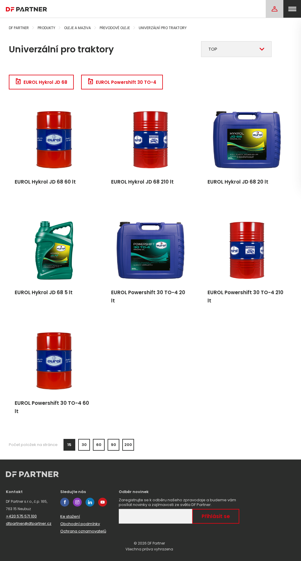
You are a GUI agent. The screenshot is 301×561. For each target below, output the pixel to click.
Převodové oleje (115, 27)
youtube (102, 502)
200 (128, 444)
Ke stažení (70, 516)
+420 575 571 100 (21, 516)
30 (84, 444)
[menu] (292, 9)
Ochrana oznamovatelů (83, 531)
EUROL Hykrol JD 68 (45, 82)
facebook (64, 502)
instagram (77, 502)
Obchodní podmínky (80, 524)
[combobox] (236, 49)
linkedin (90, 502)
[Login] (274, 9)
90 (113, 444)
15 (69, 444)
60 (98, 444)
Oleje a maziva (77, 27)
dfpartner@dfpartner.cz (28, 523)
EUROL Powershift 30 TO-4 (126, 82)
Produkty (46, 27)
